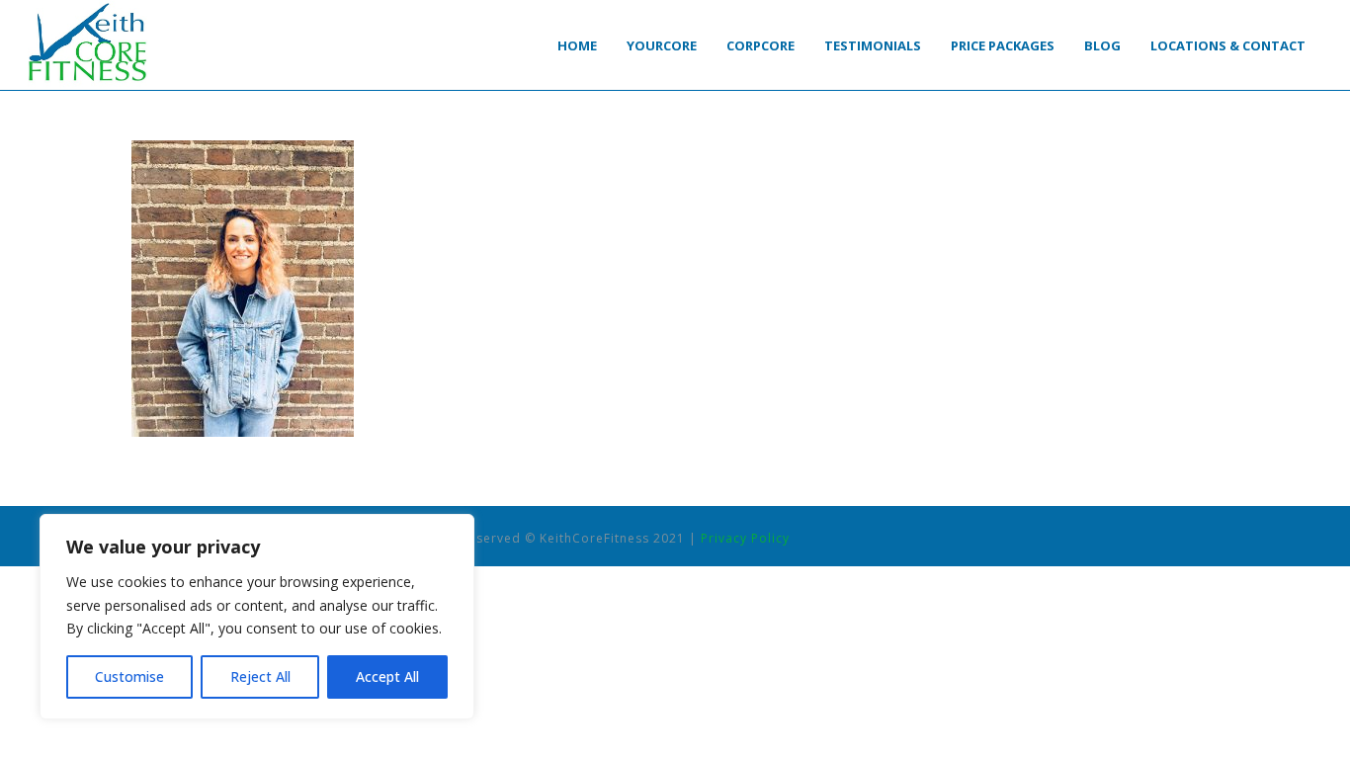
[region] (257, 616)
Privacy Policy (745, 538)
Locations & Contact (1228, 45)
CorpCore (760, 45)
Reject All (260, 676)
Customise (129, 676)
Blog (1102, 45)
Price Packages (1003, 45)
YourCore (662, 45)
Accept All (387, 676)
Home (577, 45)
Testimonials (872, 45)
